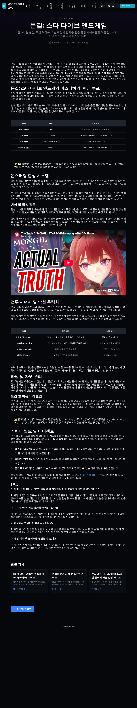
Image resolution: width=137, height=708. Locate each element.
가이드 (71, 18)
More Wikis (125, 6)
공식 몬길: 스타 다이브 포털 (89, 475)
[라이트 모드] (102, 6)
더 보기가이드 (24, 608)
